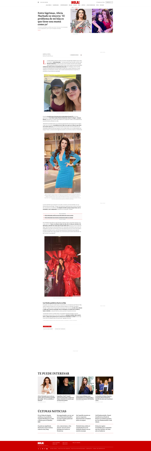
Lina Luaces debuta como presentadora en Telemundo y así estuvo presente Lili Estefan (85, 397)
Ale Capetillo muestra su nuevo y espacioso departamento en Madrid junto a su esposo (83, 417)
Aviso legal (53, 448)
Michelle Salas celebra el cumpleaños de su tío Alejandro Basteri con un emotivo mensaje (83, 428)
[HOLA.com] (75, 3)
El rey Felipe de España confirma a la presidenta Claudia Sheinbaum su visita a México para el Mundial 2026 (46, 418)
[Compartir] (81, 55)
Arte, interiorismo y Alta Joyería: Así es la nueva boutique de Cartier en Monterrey (64, 428)
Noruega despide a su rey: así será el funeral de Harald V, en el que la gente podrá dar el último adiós (65, 417)
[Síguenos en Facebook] (38, 448)
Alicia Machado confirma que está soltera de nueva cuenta (59, 215)
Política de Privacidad (78, 448)
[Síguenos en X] (40, 448)
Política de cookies (64, 448)
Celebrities (77, 7)
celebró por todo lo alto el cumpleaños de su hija (54, 66)
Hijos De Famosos (60, 328)
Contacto (89, 448)
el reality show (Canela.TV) (60, 116)
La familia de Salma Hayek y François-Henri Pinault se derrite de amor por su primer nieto (104, 398)
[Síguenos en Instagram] (42, 448)
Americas (108, 2)
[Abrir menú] (38, 2)
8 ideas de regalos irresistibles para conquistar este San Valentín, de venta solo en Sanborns (103, 428)
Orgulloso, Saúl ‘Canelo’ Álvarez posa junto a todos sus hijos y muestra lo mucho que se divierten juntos (65, 398)
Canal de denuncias (99, 448)
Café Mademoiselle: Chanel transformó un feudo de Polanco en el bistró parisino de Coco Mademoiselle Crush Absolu (103, 418)
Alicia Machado (57, 62)
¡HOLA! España (56, 442)
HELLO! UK (65, 442)
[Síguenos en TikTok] (47, 448)
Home (73, 7)
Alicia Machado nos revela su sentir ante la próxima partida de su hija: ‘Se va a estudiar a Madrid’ (46, 398)
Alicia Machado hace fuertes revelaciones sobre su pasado (59, 217)
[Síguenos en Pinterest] (45, 448)
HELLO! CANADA (76, 442)
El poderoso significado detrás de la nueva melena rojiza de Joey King (45, 427)
